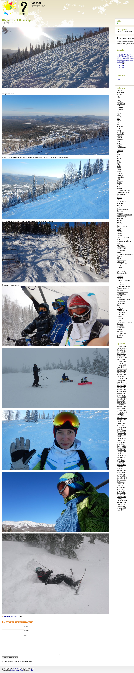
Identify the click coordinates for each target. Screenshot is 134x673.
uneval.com (120, 175)
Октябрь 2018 (121, 376)
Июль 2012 (121, 459)
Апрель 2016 (121, 403)
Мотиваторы (121, 248)
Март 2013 (120, 444)
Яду (32, 670)
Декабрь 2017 (121, 388)
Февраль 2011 (121, 491)
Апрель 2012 (121, 465)
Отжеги (119, 267)
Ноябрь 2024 (121, 346)
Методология (121, 247)
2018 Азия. (120, 65)
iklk (118, 122)
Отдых (119, 265)
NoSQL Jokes (121, 147)
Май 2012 (120, 463)
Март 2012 (120, 467)
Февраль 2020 (122, 357)
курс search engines (123, 237)
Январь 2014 (121, 431)
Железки (120, 218)
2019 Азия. (120, 67)
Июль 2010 (121, 504)
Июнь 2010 (121, 506)
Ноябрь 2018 (121, 374)
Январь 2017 (121, 393)
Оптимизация (122, 263)
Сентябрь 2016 (122, 399)
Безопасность (121, 201)
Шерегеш (120, 331)
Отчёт (119, 269)
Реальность (121, 301)
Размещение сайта (123, 299)
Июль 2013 (121, 440)
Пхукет (119, 295)
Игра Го (119, 224)
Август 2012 (121, 457)
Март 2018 (120, 382)
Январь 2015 (121, 420)
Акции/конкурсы (123, 192)
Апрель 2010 (121, 508)
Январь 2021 (121, 354)
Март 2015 (120, 416)
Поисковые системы (124, 280)
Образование (121, 260)
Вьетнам (120, 211)
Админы (120, 188)
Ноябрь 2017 (121, 389)
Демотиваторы (122, 216)
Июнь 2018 (121, 380)
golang (119, 113)
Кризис (119, 233)
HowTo (119, 117)
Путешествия (121, 294)
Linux (119, 130)
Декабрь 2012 (121, 450)
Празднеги (120, 284)
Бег (118, 200)
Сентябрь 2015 (122, 412)
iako (118, 119)
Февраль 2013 (122, 446)
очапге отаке (121, 271)
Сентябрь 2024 (122, 350)
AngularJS (120, 92)
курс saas (120, 235)
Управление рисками (124, 322)
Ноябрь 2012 (121, 451)
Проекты (120, 290)
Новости (120, 256)
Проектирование (123, 288)
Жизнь (119, 222)
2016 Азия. (120, 62)
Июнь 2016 (121, 401)
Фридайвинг (121, 327)
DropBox (120, 107)
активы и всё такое (123, 190)
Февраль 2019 (122, 369)
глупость (120, 213)
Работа (119, 297)
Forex (119, 111)
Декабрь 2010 (121, 495)
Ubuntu (119, 173)
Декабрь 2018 (121, 372)
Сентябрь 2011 (122, 478)
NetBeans (120, 139)
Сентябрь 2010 (122, 500)
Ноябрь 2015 (121, 410)
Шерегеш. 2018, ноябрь (17, 20)
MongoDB (120, 134)
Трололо (120, 318)
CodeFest (120, 102)
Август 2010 (121, 502)
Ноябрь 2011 (121, 474)
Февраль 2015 (122, 418)
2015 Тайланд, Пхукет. (125, 60)
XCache (119, 183)
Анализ (119, 198)
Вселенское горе (122, 209)
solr (118, 160)
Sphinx (119, 162)
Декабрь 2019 (121, 359)
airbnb (119, 79)
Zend (118, 184)
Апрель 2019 (121, 365)
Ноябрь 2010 (121, 497)
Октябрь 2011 (121, 476)
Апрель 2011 (121, 487)
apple (118, 96)
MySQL (119, 137)
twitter (119, 171)
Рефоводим (121, 303)
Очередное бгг (122, 273)
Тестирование (122, 311)
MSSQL (119, 136)
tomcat (119, 168)
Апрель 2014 (121, 427)
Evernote (120, 109)
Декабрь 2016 (121, 395)
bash (118, 100)
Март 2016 (120, 404)
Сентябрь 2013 (122, 438)
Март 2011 (120, 489)
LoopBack (120, 132)
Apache (119, 94)
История (120, 228)
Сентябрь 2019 (122, 363)
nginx (118, 141)
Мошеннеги (121, 250)
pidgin (119, 154)
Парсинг (120, 275)
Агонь (119, 186)
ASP (118, 98)
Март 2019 (120, 367)
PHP (118, 153)
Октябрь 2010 (121, 499)
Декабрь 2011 (121, 472)
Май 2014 (120, 425)
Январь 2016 (121, 406)
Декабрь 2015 (121, 408)
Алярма (119, 196)
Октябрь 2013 (121, 436)
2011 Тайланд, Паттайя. (125, 54)
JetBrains (120, 126)
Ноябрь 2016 (121, 397)
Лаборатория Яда (16, 670)
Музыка (119, 252)
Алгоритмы (121, 194)
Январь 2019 (121, 371)
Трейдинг (120, 316)
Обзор (119, 258)
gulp (118, 115)
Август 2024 (121, 352)
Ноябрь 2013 (121, 435)
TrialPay (119, 169)
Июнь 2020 (121, 356)
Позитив (120, 279)
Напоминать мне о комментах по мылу (18, 661)
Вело (118, 207)
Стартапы (120, 307)
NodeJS (119, 143)
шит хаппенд (121, 333)
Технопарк (120, 314)
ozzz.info (120, 151)
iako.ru (119, 121)
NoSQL (119, 145)
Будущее (120, 203)
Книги (119, 230)
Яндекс (119, 337)
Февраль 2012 (122, 468)
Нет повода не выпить (125, 254)
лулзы (119, 243)
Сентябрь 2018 (122, 378)
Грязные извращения (124, 215)
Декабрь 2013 (121, 433)
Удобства (120, 320)
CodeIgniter (121, 104)
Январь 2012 (121, 470)
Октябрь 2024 (121, 348)
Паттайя (120, 277)
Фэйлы (119, 329)
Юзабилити (121, 335)
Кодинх (119, 232)
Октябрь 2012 (121, 453)
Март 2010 (120, 510)
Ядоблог (36, 2)
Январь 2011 (121, 493)
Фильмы (120, 324)
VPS (118, 179)
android (119, 90)
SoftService (120, 158)
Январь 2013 (121, 448)
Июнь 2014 (121, 423)
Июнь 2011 (121, 483)
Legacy (119, 128)
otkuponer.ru (121, 149)
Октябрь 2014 (121, 421)
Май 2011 (120, 485)
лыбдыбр (120, 245)
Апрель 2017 (121, 391)
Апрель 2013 (121, 442)
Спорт (119, 305)
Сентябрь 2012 (122, 455)
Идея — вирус (122, 226)
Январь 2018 (121, 386)
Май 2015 (120, 414)
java (118, 124)
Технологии (121, 312)
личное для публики (124, 241)
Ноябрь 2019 (121, 361)
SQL (118, 164)
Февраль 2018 (122, 384)
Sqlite (118, 166)
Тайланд (120, 309)
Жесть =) (120, 220)
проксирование (122, 292)
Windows (120, 181)
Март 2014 (120, 429)
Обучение (120, 262)
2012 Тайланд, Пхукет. (125, 56)
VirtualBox (120, 177)
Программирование (124, 286)
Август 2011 (121, 480)
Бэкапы (119, 205)
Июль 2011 (120, 482)
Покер (119, 282)
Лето (118, 239)
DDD (118, 105)
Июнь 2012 (121, 461)
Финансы (120, 326)
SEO (118, 156)
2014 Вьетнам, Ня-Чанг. (125, 58)
